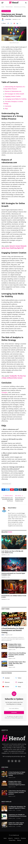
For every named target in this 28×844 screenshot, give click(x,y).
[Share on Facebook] (8, 23)
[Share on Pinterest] (14, 23)
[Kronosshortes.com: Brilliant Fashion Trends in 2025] (14, 587)
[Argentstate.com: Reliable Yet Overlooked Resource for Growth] (4, 816)
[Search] (26, 2)
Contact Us (16, 838)
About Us (10, 838)
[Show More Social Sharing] (20, 23)
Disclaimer (23, 838)
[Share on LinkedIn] (17, 23)
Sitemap (19, 840)
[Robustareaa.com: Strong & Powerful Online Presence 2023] (14, 40)
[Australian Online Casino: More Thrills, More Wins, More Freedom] (4, 664)
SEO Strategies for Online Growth (14, 94)
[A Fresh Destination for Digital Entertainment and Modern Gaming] (14, 619)
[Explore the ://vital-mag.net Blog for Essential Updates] (4, 824)
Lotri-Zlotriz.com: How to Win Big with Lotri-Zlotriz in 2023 (12, 551)
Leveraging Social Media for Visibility (15, 99)
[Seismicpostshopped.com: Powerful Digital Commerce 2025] (14, 564)
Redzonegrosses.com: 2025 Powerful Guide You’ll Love (7, 499)
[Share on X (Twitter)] (11, 23)
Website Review (9, 6)
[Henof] (14, 2)
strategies (4, 392)
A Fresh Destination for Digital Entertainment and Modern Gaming (12, 630)
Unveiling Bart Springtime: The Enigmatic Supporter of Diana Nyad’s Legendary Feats (17, 808)
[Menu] (2, 2)
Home (2, 6)
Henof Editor (8, 19)
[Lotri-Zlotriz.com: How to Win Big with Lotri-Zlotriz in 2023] (14, 542)
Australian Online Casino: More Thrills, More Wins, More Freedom (17, 663)
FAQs (6, 108)
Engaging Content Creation (13, 96)
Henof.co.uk (16, 835)
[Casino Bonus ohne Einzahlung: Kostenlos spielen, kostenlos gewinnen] (4, 655)
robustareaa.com (6, 483)
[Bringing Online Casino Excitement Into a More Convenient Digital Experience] (4, 646)
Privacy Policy (14, 717)
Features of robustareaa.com (13, 91)
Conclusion (8, 106)
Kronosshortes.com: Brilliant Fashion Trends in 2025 (20, 499)
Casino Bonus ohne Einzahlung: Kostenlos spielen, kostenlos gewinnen (17, 654)
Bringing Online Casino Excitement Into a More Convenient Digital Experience (17, 645)
